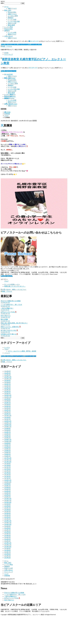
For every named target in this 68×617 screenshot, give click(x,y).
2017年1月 (7, 478)
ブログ (34, 120)
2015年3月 (7, 515)
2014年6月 (7, 532)
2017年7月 (7, 467)
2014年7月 (7, 530)
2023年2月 (7, 391)
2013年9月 (7, 548)
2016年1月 (7, 496)
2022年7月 (7, 402)
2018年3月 (7, 452)
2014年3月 (7, 537)
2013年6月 (7, 554)
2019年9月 (7, 428)
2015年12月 (7, 498)
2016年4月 (7, 491)
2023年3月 (7, 389)
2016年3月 (7, 493)
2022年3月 (7, 410)
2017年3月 (7, 474)
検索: (2, 3)
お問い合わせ (8, 36)
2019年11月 (7, 426)
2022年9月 (7, 399)
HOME (6, 53)
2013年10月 (7, 546)
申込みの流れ (12, 12)
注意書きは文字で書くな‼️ (9, 334)
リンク (6, 574)
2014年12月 (7, 520)
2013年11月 (7, 544)
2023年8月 (7, 382)
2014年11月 (7, 522)
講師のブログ (12, 34)
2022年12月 (7, 395)
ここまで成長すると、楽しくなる (11, 304)
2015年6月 (7, 509)
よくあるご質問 (13, 16)
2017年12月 (7, 458)
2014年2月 (7, 539)
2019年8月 (7, 430)
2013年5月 (7, 556)
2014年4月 (7, 535)
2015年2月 (7, 517)
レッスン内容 (12, 19)
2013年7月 (7, 552)
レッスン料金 (8, 27)
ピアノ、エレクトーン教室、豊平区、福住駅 (22, 351)
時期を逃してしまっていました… (15, 286)
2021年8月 (7, 417)
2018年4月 (7, 450)
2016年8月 (7, 484)
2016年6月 (7, 487)
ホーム (6, 6)
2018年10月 (7, 441)
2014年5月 (7, 533)
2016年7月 (7, 485)
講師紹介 (10, 17)
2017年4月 (7, 472)
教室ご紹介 (7, 10)
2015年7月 (7, 508)
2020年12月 (7, 421)
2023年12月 (7, 377)
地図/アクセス (12, 8)
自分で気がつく (6, 315)
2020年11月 (7, 423)
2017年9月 (7, 463)
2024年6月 (7, 371)
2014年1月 (7, 541)
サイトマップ (8, 54)
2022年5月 (7, 406)
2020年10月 (7, 425)
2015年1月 (7, 519)
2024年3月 (7, 373)
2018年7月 (7, 445)
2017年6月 (7, 469)
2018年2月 (7, 454)
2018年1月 (7, 456)
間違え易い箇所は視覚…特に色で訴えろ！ (14, 323)
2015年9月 (7, 504)
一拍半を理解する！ (7, 308)
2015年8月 (7, 506)
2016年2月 (7, 495)
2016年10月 (7, 482)
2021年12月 (7, 415)
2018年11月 (7, 439)
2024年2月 (7, 375)
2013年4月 (7, 557)
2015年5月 (7, 511)
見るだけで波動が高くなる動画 (11, 301)
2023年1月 (7, 393)
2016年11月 (7, 480)
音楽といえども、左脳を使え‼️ (11, 326)
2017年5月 (7, 471)
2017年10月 (7, 461)
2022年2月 (7, 412)
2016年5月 (7, 489)
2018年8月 (7, 443)
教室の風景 (11, 25)
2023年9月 (7, 380)
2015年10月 (7, 502)
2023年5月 (7, 386)
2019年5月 (7, 434)
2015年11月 (7, 500)
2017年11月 (7, 460)
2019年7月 (7, 432)
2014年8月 (7, 528)
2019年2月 (7, 437)
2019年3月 (7, 436)
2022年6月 (7, 404)
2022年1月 (7, 413)
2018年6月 (7, 447)
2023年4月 (7, 388)
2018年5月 (7, 449)
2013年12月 (7, 543)
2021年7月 (7, 419)
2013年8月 (7, 550)
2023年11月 (7, 378)
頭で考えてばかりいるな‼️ (9, 330)
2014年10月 (7, 524)
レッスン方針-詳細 (14, 21)
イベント (7, 353)
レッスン (7, 347)
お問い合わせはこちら (9, 71)
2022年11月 (7, 397)
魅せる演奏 (4, 319)
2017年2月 (7, 476)
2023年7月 (7, 384)
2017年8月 (7, 465)
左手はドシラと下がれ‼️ (9, 312)
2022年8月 (7, 401)
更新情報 (7, 575)
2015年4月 (7, 513)
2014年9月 (7, 526)
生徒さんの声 (12, 23)
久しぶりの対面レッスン (12, 284)
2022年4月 (7, 408)
